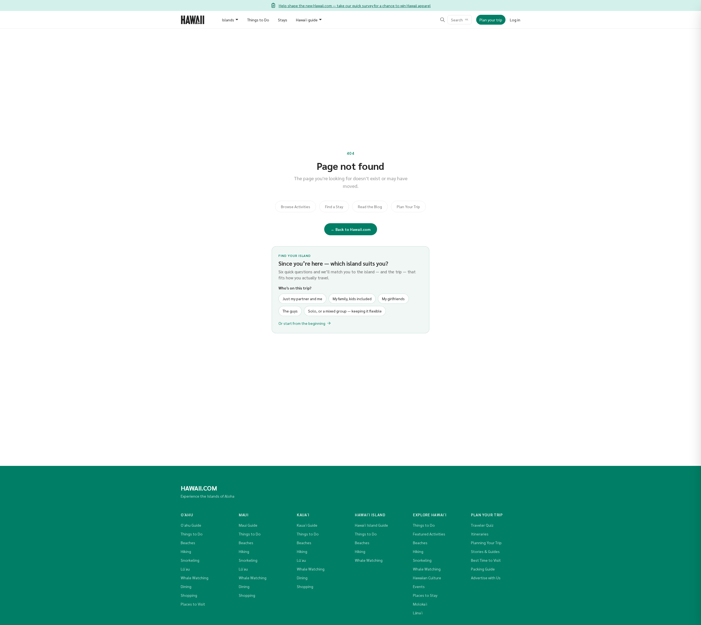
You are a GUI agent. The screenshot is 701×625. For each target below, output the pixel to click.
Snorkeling (190, 560)
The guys (290, 310)
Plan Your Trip (408, 206)
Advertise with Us (486, 577)
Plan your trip (490, 19)
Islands (228, 19)
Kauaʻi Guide (307, 525)
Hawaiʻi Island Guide (371, 525)
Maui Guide (248, 525)
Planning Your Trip (486, 542)
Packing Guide (483, 568)
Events (419, 586)
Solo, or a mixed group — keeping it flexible (345, 310)
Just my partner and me (302, 298)
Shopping (189, 595)
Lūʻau (185, 568)
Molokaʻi (420, 603)
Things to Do (258, 19)
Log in (515, 19)
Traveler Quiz (482, 525)
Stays (282, 19)
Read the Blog (370, 206)
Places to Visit (193, 603)
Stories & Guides (485, 551)
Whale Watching (194, 577)
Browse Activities (295, 206)
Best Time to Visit (486, 560)
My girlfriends (393, 298)
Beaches (188, 542)
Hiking (186, 551)
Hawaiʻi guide (307, 19)
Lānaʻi (418, 612)
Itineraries (480, 533)
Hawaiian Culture (427, 577)
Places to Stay (425, 595)
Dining (186, 586)
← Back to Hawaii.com (350, 229)
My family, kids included (352, 298)
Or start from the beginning (301, 323)
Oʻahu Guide (191, 525)
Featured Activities (429, 533)
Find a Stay (334, 206)
